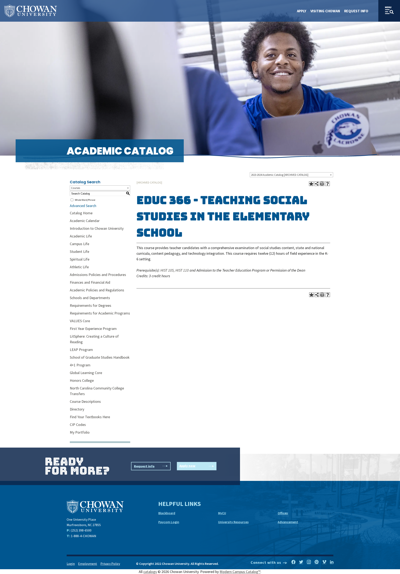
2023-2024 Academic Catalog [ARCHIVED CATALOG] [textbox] (279, 175)
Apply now (187, 466)
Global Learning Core (86, 372)
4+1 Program (80, 365)
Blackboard (166, 513)
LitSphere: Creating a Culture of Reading (94, 339)
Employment (87, 564)
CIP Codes (78, 424)
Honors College (82, 380)
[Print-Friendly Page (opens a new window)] (322, 183)
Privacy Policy (110, 564)
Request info (144, 466)
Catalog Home (81, 213)
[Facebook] (293, 562)
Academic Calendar (85, 220)
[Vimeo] (324, 562)
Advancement (288, 522)
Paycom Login (168, 522)
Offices (283, 513)
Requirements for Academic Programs (100, 313)
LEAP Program (81, 349)
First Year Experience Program (93, 328)
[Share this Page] (316, 183)
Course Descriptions (85, 401)
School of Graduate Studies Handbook (100, 357)
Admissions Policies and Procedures (98, 274)
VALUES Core (80, 320)
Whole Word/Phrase (85, 199)
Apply (301, 11)
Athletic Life (79, 267)
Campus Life (79, 243)
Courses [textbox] (75, 188)
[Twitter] (301, 562)
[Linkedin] (331, 562)
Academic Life (81, 236)
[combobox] (291, 174)
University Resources (233, 522)
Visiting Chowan (325, 11)
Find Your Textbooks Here (90, 416)
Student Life (79, 251)
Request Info (356, 11)
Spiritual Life (79, 259)
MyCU (222, 513)
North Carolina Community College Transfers (97, 391)
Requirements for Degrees (90, 305)
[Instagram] (309, 562)
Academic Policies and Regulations (97, 290)
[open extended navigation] (389, 11)
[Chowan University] (95, 506)
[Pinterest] (317, 562)
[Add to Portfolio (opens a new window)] (311, 183)
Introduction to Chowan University (97, 228)
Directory (77, 409)
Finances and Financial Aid (90, 282)
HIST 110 (182, 270)
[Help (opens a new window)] (327, 183)
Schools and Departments (90, 297)
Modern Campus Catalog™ (240, 571)
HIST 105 (167, 270)
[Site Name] (30, 10)
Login (71, 564)
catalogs (150, 571)
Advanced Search (83, 205)
